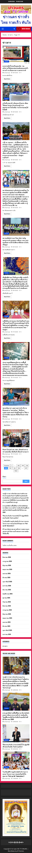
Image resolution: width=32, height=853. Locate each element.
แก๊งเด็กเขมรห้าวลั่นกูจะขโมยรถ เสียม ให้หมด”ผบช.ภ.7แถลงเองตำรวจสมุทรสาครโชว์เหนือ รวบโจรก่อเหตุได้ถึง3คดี (16, 92)
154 (19, 468)
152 (10, 468)
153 (14, 468)
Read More (8, 79)
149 (23, 465)
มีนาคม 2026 (6, 577)
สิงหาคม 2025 (7, 606)
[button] (3, 29)
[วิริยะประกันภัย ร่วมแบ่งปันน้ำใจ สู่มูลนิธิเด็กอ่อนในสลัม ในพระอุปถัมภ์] (16, 733)
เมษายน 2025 (6, 622)
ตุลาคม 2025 (6, 598)
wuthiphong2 (7, 72)
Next (16, 471)
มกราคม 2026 (7, 586)
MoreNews (11, 851)
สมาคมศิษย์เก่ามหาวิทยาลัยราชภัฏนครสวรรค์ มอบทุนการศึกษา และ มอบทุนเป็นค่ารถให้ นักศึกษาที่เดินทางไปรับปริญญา (16, 227)
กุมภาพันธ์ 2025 (7, 630)
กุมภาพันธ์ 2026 (7, 582)
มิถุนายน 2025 (7, 614)
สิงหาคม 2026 (7, 557)
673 (26, 468)
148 (18, 465)
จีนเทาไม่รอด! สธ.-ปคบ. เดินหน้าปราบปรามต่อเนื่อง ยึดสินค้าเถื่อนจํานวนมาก (16, 438)
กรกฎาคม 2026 (7, 561)
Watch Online (26, 29)
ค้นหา (4, 476)
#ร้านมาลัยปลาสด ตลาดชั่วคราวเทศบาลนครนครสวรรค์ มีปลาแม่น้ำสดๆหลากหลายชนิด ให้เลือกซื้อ (16, 531)
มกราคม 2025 (7, 634)
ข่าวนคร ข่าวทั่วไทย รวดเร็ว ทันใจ (16, 19)
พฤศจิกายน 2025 (7, 594)
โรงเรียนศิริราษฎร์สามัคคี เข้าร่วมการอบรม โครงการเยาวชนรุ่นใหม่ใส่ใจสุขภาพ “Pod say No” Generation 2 (16, 523)
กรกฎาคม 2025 (7, 610)
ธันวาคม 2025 (7, 590)
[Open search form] (14, 28)
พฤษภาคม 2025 (7, 618)
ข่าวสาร (6, 61)
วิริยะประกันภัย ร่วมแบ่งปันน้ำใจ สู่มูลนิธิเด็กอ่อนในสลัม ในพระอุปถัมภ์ (16, 517)
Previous (6, 465)
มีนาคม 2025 (6, 626)
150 (27, 465)
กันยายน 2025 (7, 602)
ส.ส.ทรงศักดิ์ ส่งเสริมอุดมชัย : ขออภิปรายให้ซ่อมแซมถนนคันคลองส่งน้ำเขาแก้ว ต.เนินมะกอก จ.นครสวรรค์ (16, 55)
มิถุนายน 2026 (7, 565)
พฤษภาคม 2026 (7, 569)
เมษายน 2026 (7, 573)
